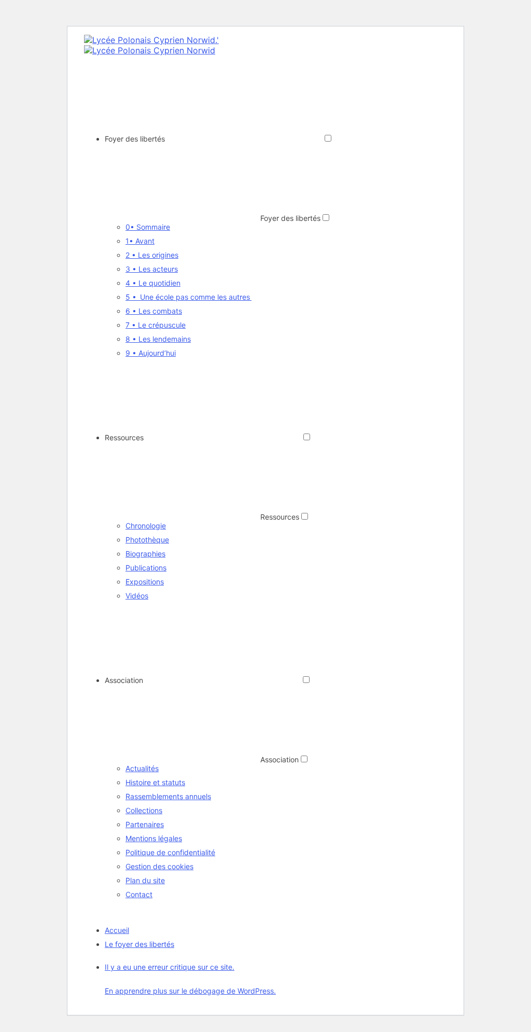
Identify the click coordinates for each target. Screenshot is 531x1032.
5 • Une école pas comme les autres (188, 296)
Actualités (142, 768)
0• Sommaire (147, 226)
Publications (145, 567)
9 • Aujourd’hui (150, 352)
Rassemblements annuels (168, 796)
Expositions (144, 581)
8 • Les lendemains (158, 338)
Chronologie (145, 525)
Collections (143, 810)
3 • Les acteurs (151, 268)
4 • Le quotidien (152, 282)
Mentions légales (153, 838)
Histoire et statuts (155, 782)
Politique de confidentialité (170, 852)
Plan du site (145, 880)
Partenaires (144, 824)
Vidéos (136, 595)
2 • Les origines (151, 254)
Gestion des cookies (159, 866)
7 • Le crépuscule (155, 324)
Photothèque (147, 539)
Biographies (145, 553)
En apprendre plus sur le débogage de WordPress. (190, 990)
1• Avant (140, 240)
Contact (138, 894)
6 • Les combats (153, 310)
